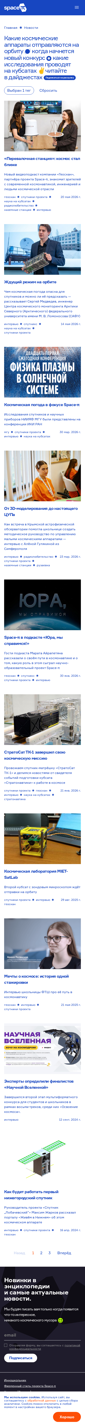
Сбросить (48, 90)
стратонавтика (15, 799)
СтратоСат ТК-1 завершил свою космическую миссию (34, 755)
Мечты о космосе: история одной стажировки (36, 979)
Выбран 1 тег (19, 90)
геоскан (10, 197)
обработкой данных (41, 1400)
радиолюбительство (19, 205)
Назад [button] (19, 1253)
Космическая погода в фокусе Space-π (41, 404)
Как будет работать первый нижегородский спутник (31, 1194)
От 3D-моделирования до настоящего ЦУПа (40, 511)
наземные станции (17, 209)
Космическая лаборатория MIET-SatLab (36, 874)
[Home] (15, 7)
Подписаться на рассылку (60, 77)
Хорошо (67, 1417)
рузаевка (43, 565)
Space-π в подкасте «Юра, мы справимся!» (33, 640)
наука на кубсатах (17, 201)
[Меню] (77, 7)
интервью (44, 209)
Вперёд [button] (64, 1253)
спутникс (30, 324)
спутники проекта (34, 197)
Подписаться (20, 1358)
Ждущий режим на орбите (30, 281)
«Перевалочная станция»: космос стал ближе (42, 161)
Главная (10, 28)
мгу (6, 432)
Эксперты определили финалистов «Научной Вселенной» (38, 1084)
